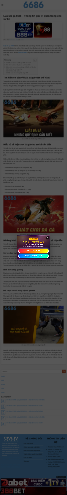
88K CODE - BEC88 (33, 251)
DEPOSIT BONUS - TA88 (33, 256)
